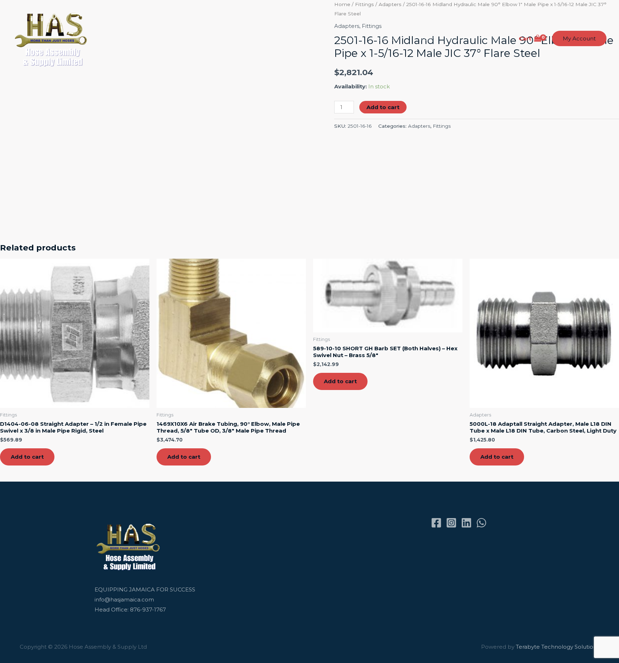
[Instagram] (451, 522)
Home (355, 38)
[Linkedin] (466, 522)
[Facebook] (436, 522)
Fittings (442, 126)
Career (424, 38)
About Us (457, 38)
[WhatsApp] (481, 522)
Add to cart (382, 107)
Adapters (419, 126)
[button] (579, 38)
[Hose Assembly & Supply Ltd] (52, 38)
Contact (492, 38)
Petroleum (389, 38)
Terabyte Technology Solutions (557, 646)
